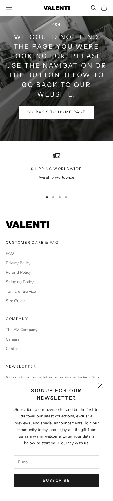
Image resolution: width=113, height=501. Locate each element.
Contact (13, 348)
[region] (56, 170)
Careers (12, 339)
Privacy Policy (18, 263)
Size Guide (15, 301)
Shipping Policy (20, 282)
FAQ (10, 253)
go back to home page (56, 112)
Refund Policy (18, 272)
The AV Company (21, 329)
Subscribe (56, 480)
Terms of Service (21, 291)
